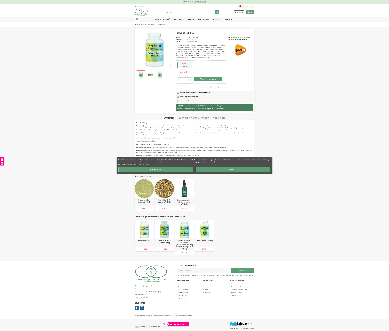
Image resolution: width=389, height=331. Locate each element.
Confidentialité (235, 295)
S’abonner (243, 271)
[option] (144, 195)
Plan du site (181, 298)
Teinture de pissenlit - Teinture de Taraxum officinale (184, 202)
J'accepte (233, 170)
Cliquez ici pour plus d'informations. (213, 109)
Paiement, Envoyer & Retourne (239, 289)
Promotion (181, 287)
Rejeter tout (156, 170)
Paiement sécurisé (236, 292)
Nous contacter (140, 6)
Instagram (142, 308)
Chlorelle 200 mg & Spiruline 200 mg (164, 242)
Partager (204, 87)
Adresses (207, 292)
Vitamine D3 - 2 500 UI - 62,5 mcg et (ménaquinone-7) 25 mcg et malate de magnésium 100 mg (184, 245)
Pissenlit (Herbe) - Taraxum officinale (144, 201)
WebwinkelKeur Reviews (165, 315)
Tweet (214, 87)
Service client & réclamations (186, 284)
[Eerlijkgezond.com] (141, 12)
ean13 (178, 41)
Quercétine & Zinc (144, 241)
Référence (179, 39)
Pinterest (222, 87)
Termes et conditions (237, 287)
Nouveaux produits (183, 289)
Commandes (208, 287)
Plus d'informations (125, 165)
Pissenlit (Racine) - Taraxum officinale (164, 201)
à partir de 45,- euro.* (199, 2)
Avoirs (206, 289)
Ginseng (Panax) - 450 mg (204, 241)
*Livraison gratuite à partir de (241, 37)
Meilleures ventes (183, 292)
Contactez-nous (182, 295)
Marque (178, 37)
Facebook (137, 308)
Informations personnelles (212, 284)
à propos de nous (236, 284)
